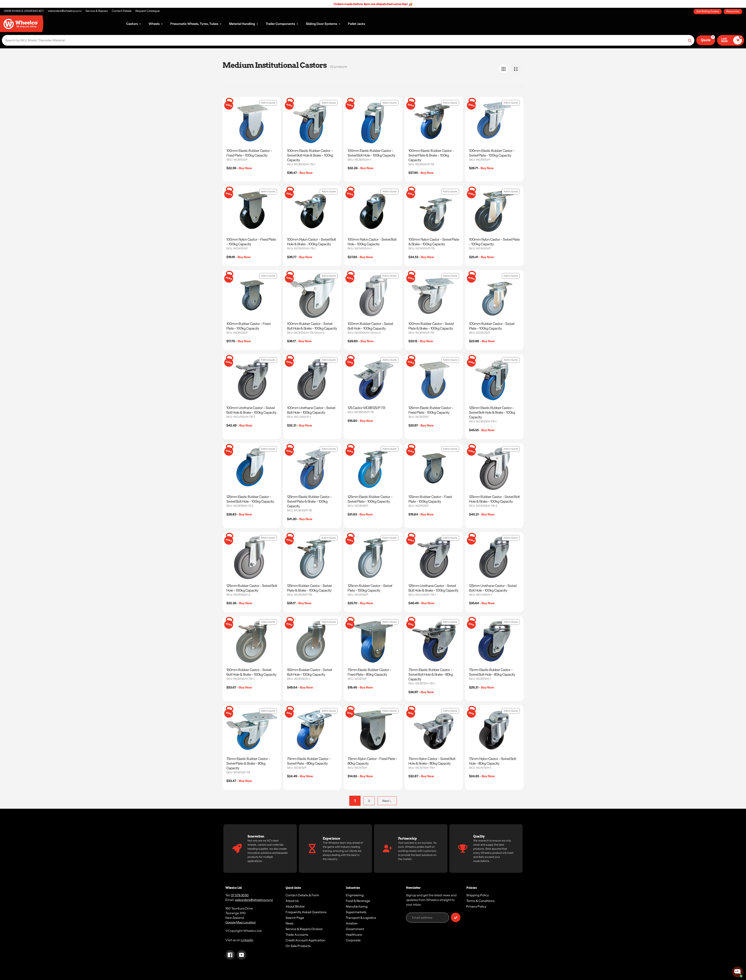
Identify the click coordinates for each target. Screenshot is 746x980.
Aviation (352, 923)
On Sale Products (298, 946)
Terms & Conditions (480, 901)
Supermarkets (356, 912)
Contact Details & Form (302, 895)
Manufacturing (357, 906)
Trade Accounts (297, 934)
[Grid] (503, 68)
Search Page (295, 918)
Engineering (355, 895)
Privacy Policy (476, 906)
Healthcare (354, 934)
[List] (516, 68)
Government (355, 929)
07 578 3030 (240, 895)
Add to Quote (268, 102)
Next (386, 801)
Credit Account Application (305, 940)
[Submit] (455, 917)
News (290, 923)
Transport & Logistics (361, 918)
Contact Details (122, 11)
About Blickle (295, 906)
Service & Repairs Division (304, 929)
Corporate (353, 940)
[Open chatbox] (737, 971)
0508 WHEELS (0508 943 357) (24, 11)
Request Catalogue (147, 11)
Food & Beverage (358, 901)
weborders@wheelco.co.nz (65, 11)
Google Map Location (240, 922)
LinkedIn (247, 940)
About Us (292, 901)
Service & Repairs (96, 11)
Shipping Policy (477, 895)
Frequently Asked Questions (306, 912)
